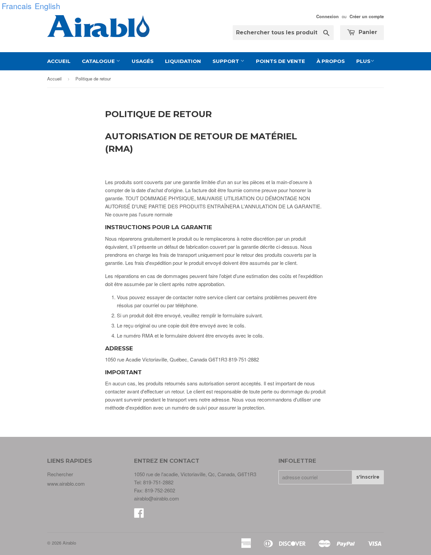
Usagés (143, 61)
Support (226, 61)
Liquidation (183, 61)
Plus (363, 61)
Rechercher (60, 474)
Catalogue (99, 61)
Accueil (58, 61)
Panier (367, 32)
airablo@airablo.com (156, 498)
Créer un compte (367, 16)
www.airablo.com (66, 483)
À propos (331, 61)
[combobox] (283, 32)
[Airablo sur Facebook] (139, 514)
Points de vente (280, 61)
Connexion (327, 16)
